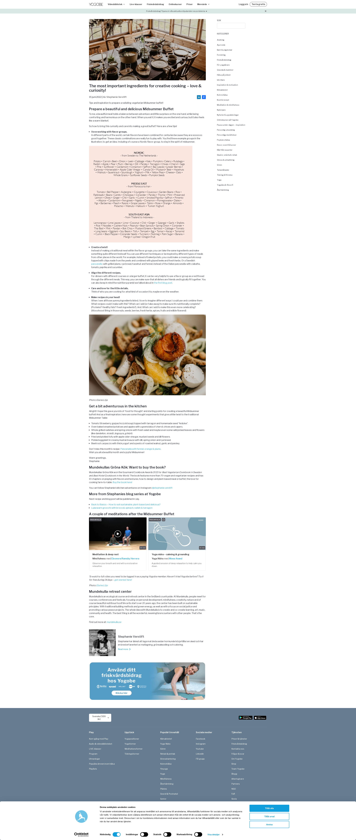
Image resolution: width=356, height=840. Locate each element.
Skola (234, 799)
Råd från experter (225, 150)
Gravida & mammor (225, 70)
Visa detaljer (213, 834)
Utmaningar (94, 759)
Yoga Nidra (165, 744)
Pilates (163, 789)
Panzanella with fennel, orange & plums (140, 449)
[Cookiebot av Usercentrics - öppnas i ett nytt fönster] (81, 834)
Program (93, 754)
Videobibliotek (115, 4)
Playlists (93, 769)
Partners (235, 784)
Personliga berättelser (227, 135)
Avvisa (269, 824)
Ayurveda (221, 45)
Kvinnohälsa (222, 95)
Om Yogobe (237, 759)
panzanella (96, 264)
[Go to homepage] (96, 4)
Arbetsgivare (237, 779)
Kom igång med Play (98, 739)
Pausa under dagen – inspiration (231, 125)
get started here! (123, 580)
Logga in (243, 4)
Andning (220, 40)
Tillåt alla (269, 808)
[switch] (144, 834)
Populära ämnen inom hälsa (102, 764)
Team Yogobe (238, 769)
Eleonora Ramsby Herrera (125, 558)
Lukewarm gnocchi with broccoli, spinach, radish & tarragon (121, 508)
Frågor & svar (237, 754)
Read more (123, 649)
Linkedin (200, 754)
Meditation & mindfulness (228, 105)
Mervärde (202, 4)
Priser (189, 4)
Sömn (219, 165)
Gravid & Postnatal (169, 794)
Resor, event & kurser (226, 145)
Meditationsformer (134, 749)
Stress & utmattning (225, 160)
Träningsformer (132, 754)
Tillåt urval (269, 816)
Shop (233, 764)
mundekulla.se (114, 622)
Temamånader (223, 170)
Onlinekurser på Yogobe (227, 120)
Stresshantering (168, 759)
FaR (233, 794)
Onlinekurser (175, 4)
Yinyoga (164, 769)
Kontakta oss (237, 749)
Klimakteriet (222, 90)
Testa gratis (258, 4)
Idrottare (221, 80)
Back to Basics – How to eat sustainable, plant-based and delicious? (125, 504)
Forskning (221, 55)
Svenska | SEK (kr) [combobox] (99, 717)
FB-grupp (200, 759)
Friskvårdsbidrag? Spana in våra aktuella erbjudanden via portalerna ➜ (176, 11)
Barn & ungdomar (224, 50)
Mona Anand (175, 558)
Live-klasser (136, 4)
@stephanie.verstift (162, 488)
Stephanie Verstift (117, 97)
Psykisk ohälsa (223, 140)
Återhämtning (223, 190)
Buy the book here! (122, 482)
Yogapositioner (132, 739)
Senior (163, 799)
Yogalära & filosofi (225, 185)
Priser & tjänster (239, 739)
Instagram (201, 744)
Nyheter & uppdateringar (228, 115)
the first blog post (163, 282)
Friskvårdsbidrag (155, 4)
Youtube (200, 749)
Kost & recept (223, 100)
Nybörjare (221, 110)
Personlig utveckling (226, 130)
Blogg (234, 774)
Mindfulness (166, 779)
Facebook (200, 739)
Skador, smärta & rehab (227, 155)
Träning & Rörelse (225, 175)
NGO (233, 789)
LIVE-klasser (95, 749)
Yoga (219, 180)
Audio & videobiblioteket (100, 744)
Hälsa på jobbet (223, 75)
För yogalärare (223, 65)
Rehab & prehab (167, 754)
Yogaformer (130, 744)
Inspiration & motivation (227, 85)
